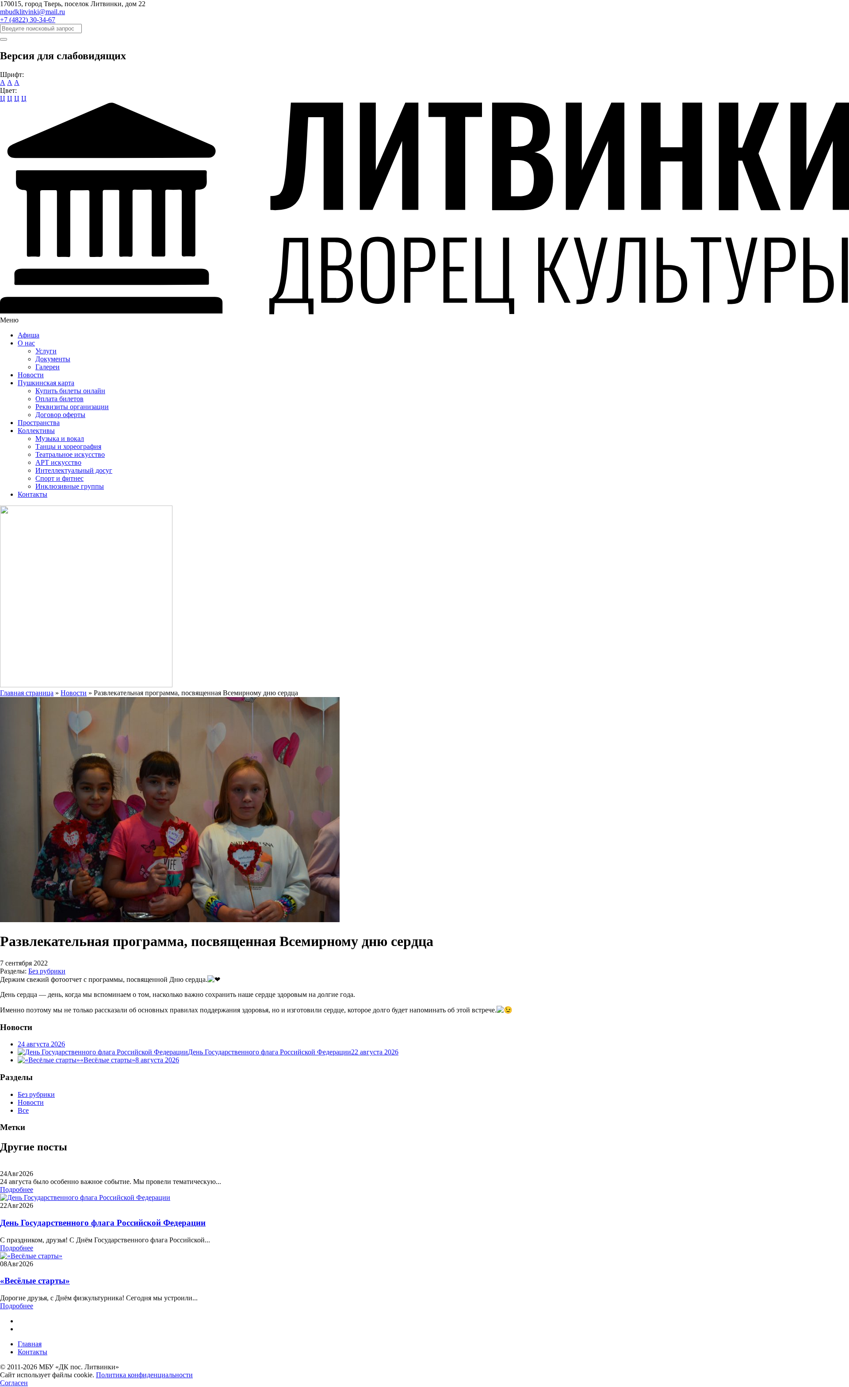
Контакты (32, 494)
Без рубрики (46, 971)
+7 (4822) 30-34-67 (27, 19)
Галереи (47, 367)
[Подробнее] (85, 1197)
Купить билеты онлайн (70, 391)
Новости (31, 375)
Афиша (28, 335)
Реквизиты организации (72, 406)
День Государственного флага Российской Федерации (103, 1222)
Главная (30, 1344)
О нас (26, 343)
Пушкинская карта (46, 383)
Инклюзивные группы (69, 486)
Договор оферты (60, 414)
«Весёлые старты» (35, 1280)
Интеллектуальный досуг (73, 470)
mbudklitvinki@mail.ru (32, 11)
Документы (52, 359)
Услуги (46, 351)
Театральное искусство (70, 454)
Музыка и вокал (59, 438)
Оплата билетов (59, 398)
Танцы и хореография (68, 446)
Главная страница (27, 693)
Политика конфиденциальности (144, 1375)
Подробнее (16, 1189)
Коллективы (36, 430)
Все (23, 1110)
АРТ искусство (58, 462)
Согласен (14, 1383)
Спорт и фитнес (59, 478)
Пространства (39, 422)
